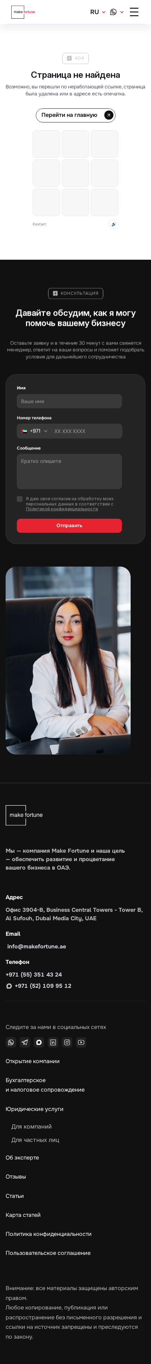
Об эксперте (22, 1157)
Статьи (15, 1196)
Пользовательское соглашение (48, 1253)
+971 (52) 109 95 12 (43, 986)
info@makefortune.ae (36, 946)
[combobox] (36, 431)
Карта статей (23, 1215)
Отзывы (16, 1176)
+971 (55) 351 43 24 (34, 974)
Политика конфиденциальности (49, 1234)
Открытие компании (33, 1061)
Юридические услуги (35, 1109)
